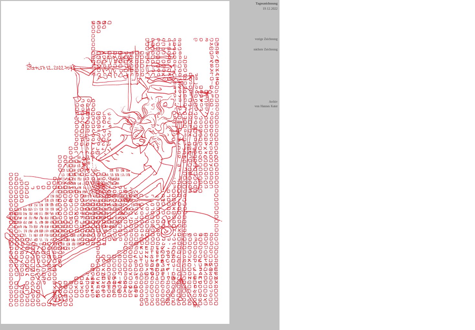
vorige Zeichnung (266, 39)
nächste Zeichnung (266, 49)
